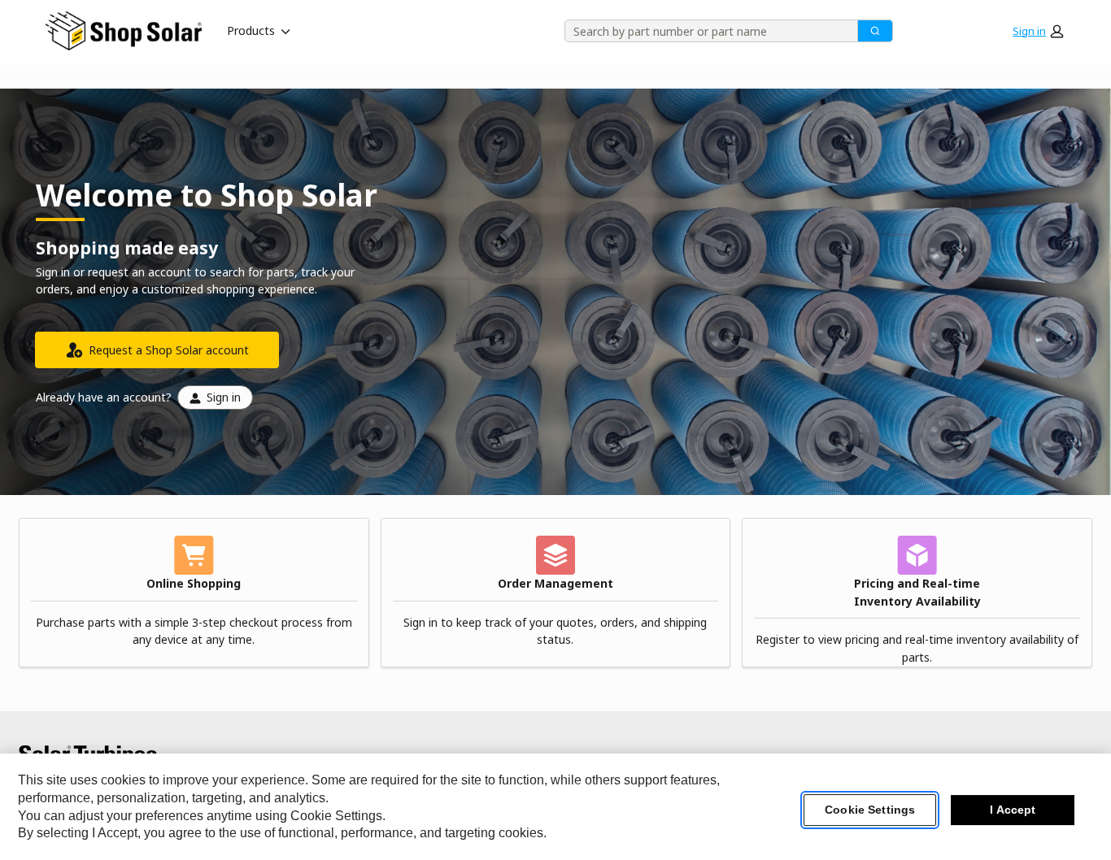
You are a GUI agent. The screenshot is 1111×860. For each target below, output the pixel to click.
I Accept (1012, 810)
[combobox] (705, 30)
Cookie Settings (870, 810)
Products (251, 30)
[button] (1037, 31)
